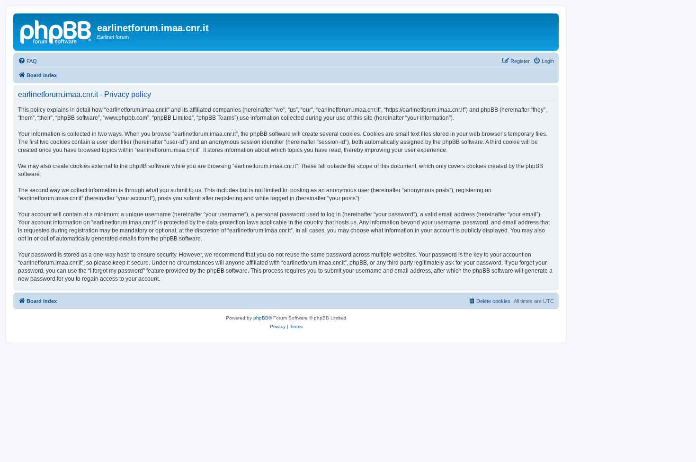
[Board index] (56, 31)
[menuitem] (27, 61)
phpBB (260, 317)
